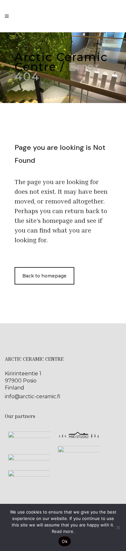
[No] (118, 527)
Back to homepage (44, 276)
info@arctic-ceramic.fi (32, 396)
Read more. (63, 531)
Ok (65, 541)
